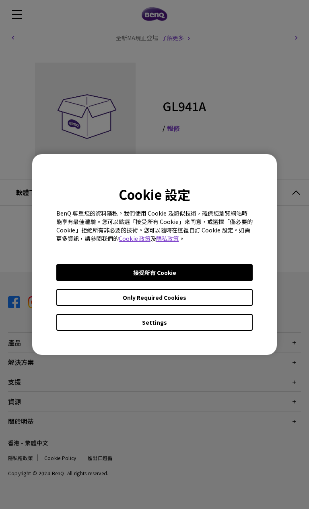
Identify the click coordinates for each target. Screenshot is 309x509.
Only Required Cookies (154, 297)
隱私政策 (167, 238)
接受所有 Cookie (154, 273)
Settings (154, 322)
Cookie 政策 (134, 238)
